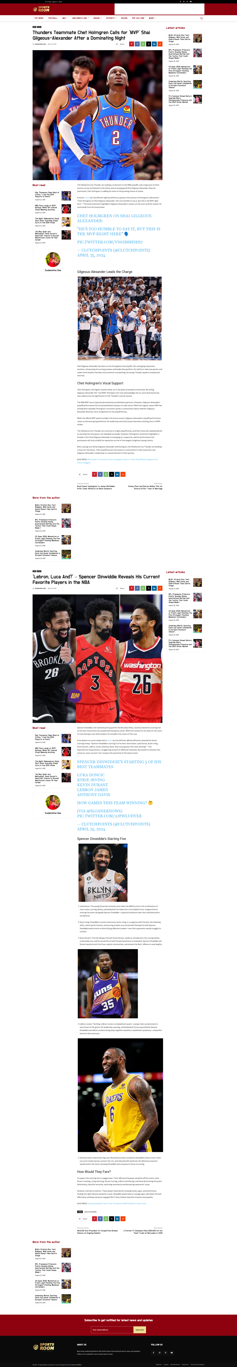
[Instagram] (183, 1)
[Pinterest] (131, 44)
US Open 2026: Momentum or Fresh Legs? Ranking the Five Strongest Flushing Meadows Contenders (47, 540)
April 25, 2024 (91, 255)
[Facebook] (180, 1)
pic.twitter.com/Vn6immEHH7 (110, 242)
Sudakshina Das (40, 44)
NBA (34, 27)
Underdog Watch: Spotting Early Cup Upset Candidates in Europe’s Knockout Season (47, 553)
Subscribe (140, 1330)
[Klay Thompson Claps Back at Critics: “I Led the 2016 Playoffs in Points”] (66, 196)
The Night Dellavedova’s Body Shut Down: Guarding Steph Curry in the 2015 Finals (47, 221)
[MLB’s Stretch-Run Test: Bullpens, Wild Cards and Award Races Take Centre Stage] (66, 508)
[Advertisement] (159, 9)
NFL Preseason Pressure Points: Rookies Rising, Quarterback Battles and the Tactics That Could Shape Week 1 (47, 524)
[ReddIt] (160, 44)
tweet (87, 197)
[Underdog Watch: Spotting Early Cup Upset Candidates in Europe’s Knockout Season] (66, 554)
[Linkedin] (154, 44)
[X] (187, 1)
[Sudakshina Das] (53, 259)
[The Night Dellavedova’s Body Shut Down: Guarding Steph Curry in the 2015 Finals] (66, 222)
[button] (201, 18)
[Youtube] (190, 1)
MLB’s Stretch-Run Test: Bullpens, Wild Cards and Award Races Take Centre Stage (179, 38)
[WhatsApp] (142, 44)
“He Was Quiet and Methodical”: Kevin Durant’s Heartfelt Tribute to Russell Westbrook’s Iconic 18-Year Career (47, 236)
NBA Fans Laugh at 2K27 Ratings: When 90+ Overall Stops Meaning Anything (46, 208)
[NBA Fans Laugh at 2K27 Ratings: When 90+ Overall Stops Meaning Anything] (66, 209)
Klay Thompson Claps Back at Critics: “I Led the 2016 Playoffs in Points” (47, 195)
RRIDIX (79, 1365)
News (39, 27)
